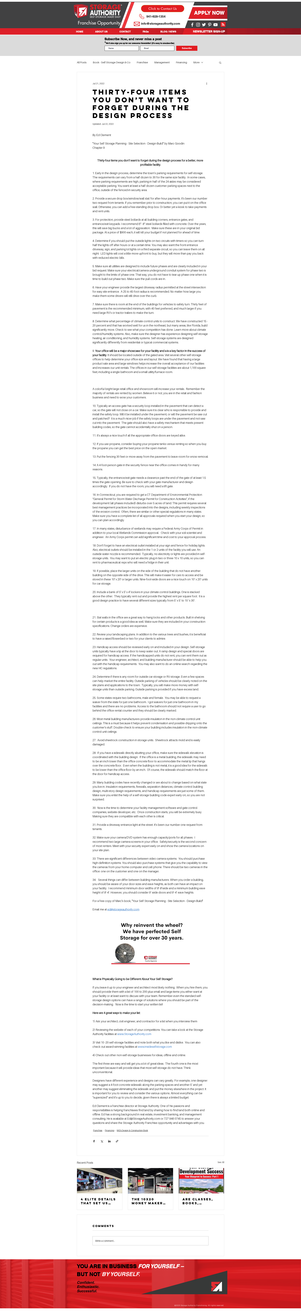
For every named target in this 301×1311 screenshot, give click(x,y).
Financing (181, 62)
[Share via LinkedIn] (109, 1141)
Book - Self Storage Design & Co (111, 62)
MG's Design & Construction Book (132, 1130)
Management (162, 62)
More (196, 62)
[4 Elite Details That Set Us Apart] (99, 1180)
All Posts (82, 62)
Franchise (142, 62)
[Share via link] (117, 1141)
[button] (105, 32)
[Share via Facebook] (93, 1141)
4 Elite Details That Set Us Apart (98, 1201)
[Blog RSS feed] (223, 24)
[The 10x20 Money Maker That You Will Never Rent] (150, 1180)
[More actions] (207, 83)
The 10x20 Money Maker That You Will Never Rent (148, 1201)
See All (221, 1162)
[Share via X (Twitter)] (101, 1141)
